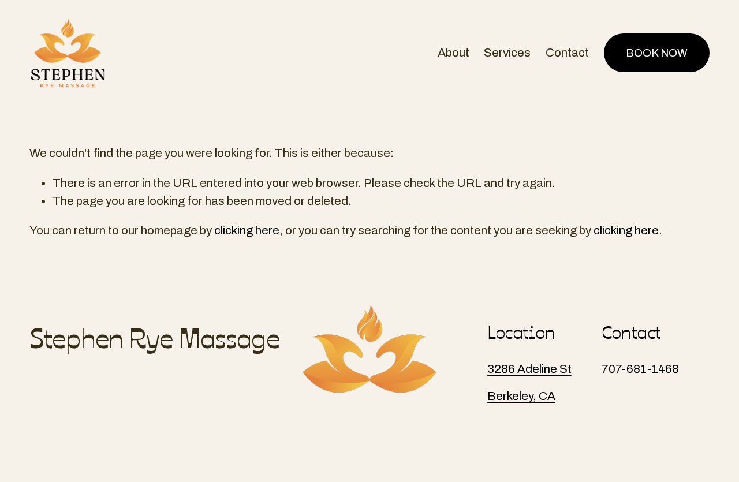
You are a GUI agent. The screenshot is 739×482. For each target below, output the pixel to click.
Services (507, 52)
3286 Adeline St (529, 369)
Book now (657, 53)
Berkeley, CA (521, 396)
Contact (567, 52)
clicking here (246, 230)
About (453, 52)
